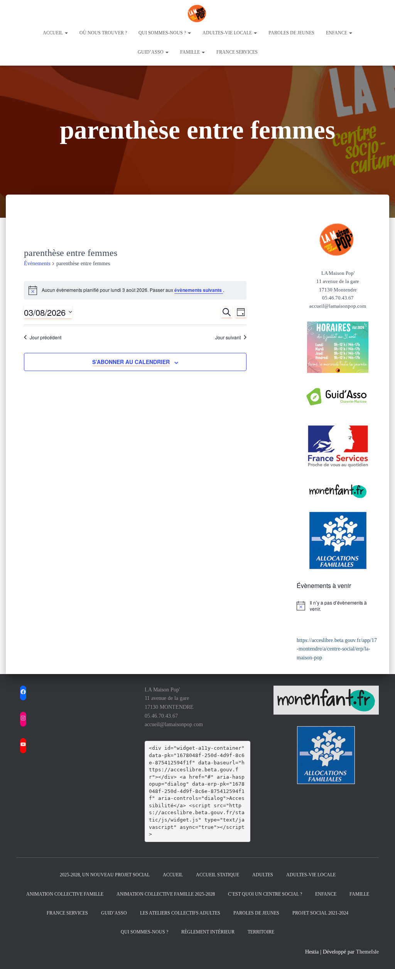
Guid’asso (151, 52)
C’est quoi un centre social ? (265, 894)
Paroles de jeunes (291, 33)
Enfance (337, 33)
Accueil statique (217, 875)
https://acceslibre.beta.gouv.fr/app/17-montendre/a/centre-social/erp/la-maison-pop (337, 649)
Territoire (261, 932)
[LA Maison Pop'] (197, 13)
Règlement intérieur (208, 932)
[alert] (338, 606)
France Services (237, 52)
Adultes (262, 875)
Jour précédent (45, 337)
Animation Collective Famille (64, 894)
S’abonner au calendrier (131, 362)
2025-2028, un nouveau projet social (105, 875)
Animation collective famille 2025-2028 (165, 894)
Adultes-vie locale (228, 33)
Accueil (53, 33)
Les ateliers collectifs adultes (180, 913)
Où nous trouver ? (103, 33)
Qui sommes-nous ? (162, 33)
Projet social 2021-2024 (320, 913)
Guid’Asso (114, 913)
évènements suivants (198, 289)
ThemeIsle (367, 952)
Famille (190, 52)
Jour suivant (228, 337)
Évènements (37, 263)
